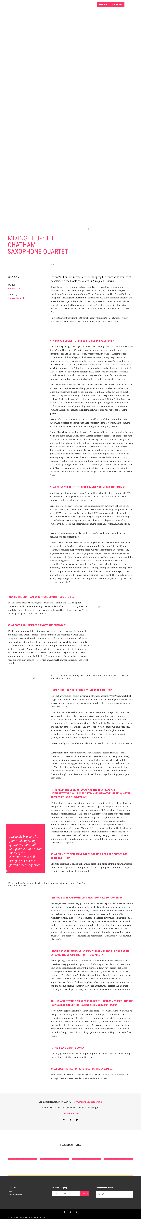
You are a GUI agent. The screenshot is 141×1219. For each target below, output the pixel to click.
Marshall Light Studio (39, 1217)
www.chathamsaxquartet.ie (89, 1102)
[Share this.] (64, 1119)
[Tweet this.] (70, 1119)
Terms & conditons (15, 1195)
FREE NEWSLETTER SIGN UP (110, 4)
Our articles (12, 1188)
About (10, 1191)
